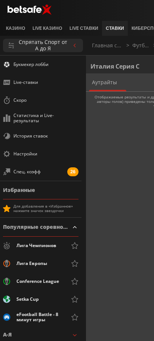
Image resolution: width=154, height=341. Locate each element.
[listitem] (15, 28)
